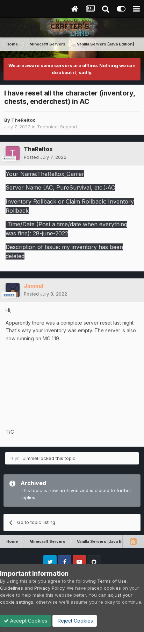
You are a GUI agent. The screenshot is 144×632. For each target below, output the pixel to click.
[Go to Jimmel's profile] (13, 290)
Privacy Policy (49, 588)
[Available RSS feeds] (133, 541)
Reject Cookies (74, 621)
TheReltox (23, 120)
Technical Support (57, 126)
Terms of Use (112, 581)
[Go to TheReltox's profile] (13, 153)
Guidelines (11, 588)
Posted (45, 157)
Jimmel (30, 458)
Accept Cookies (28, 621)
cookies (112, 588)
